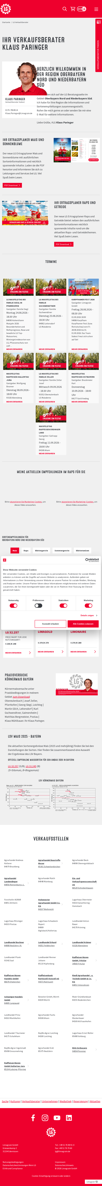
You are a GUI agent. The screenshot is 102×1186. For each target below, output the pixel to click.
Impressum (60, 1162)
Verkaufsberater (31, 1101)
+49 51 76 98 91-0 (66, 1145)
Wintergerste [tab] (41, 550)
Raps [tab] (26, 550)
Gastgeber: (11, 309)
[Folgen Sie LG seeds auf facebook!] (33, 1117)
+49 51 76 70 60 (65, 1148)
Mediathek (65, 1101)
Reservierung (80, 1101)
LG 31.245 (31, 766)
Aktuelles (95, 1101)
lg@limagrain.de (62, 1151)
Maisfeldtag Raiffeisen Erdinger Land (49, 429)
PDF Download (11, 185)
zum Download (21, 696)
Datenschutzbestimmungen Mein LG (19, 1165)
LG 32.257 (13, 766)
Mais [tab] (15, 550)
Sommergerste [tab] (62, 550)
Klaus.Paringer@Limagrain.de (18, 113)
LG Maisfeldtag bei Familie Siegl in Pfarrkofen (16, 302)
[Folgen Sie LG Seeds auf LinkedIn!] (69, 1117)
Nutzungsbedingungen (13, 1162)
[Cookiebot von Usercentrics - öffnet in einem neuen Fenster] (87, 560)
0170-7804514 (11, 110)
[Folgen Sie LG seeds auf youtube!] (57, 1117)
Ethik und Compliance (13, 1168)
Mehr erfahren (14, 349)
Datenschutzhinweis (64, 1165)
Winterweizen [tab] (82, 550)
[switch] (38, 605)
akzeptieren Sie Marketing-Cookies (26, 501)
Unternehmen (50, 1101)
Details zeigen (87, 615)
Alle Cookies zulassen (83, 624)
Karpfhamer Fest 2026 (83, 299)
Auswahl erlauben (50, 624)
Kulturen (15, 1101)
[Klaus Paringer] (27, 78)
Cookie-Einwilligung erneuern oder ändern (51, 1176)
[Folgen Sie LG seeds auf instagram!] (45, 1117)
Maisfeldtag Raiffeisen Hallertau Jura (17, 376)
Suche (5, 1101)
